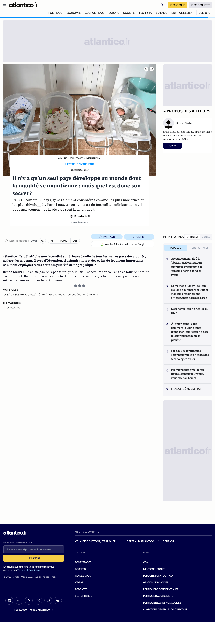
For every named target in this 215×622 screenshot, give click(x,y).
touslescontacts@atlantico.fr (33, 610)
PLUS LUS (175, 247)
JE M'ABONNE (177, 5)
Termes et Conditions (28, 570)
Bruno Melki (80, 216)
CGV (145, 562)
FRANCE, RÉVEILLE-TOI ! (187, 388)
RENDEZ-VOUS (83, 575)
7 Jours (206, 236)
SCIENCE (161, 12)
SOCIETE (129, 12)
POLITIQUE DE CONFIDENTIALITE (160, 589)
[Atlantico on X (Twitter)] (19, 601)
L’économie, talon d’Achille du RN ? (189, 310)
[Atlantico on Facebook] (29, 601)
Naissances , (21, 294)
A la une (62, 158)
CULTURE (204, 12)
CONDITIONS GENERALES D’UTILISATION (165, 609)
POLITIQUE (55, 12)
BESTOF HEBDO (83, 595)
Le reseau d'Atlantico (140, 541)
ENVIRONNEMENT (182, 12)
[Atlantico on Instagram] (48, 600)
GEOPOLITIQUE (94, 12)
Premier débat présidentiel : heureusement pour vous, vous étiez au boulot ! (189, 374)
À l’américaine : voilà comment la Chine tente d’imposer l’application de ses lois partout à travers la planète (190, 332)
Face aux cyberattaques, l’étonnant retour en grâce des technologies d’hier (190, 355)
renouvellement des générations (76, 294)
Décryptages (76, 158)
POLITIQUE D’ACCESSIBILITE (158, 595)
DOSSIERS (80, 569)
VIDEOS (79, 582)
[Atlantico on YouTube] (58, 600)
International (93, 158)
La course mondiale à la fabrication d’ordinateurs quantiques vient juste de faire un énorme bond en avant (187, 266)
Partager (109, 236)
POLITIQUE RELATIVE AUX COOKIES (162, 602)
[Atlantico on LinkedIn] (38, 601)
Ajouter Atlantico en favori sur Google (125, 244)
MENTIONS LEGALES (154, 569)
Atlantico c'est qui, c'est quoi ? (96, 541)
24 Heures (192, 236)
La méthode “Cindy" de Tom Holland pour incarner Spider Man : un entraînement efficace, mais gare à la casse (189, 291)
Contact (168, 541)
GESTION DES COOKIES (155, 582)
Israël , (8, 294)
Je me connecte (200, 5)
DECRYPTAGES (83, 562)
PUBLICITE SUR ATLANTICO (158, 575)
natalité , (35, 294)
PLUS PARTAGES (200, 247)
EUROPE (114, 12)
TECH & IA (145, 12)
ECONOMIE (74, 12)
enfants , (48, 294)
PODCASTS (81, 589)
